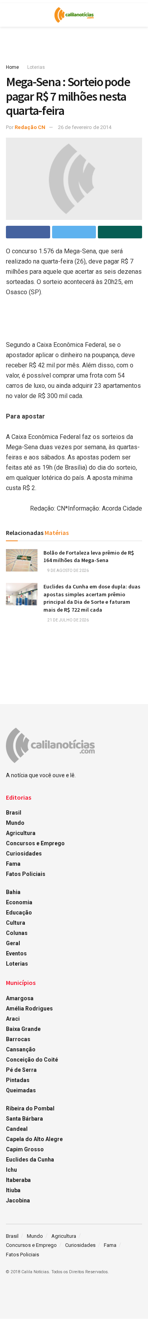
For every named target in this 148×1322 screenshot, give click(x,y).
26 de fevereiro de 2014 (84, 127)
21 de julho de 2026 (68, 620)
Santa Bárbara (24, 1118)
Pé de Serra (21, 1070)
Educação (19, 912)
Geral (13, 943)
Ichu (11, 1170)
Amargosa (20, 998)
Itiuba (13, 1190)
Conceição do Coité (32, 1059)
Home (12, 67)
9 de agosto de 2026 (68, 570)
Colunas (17, 933)
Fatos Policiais (25, 874)
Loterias (36, 67)
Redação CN (30, 127)
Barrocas (18, 1039)
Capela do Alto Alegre (34, 1139)
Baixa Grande (23, 1029)
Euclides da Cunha (30, 1159)
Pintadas (18, 1080)
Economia (19, 902)
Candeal (17, 1129)
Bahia (13, 892)
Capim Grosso (25, 1149)
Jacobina (18, 1200)
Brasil (13, 812)
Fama (13, 864)
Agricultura (21, 833)
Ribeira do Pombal (30, 1108)
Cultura (15, 923)
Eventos (16, 953)
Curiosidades (24, 853)
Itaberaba (18, 1180)
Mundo (15, 823)
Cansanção (21, 1049)
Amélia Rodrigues (29, 1008)
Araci (13, 1019)
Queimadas (21, 1090)
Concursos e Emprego (35, 843)
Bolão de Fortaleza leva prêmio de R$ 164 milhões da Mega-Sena (88, 556)
